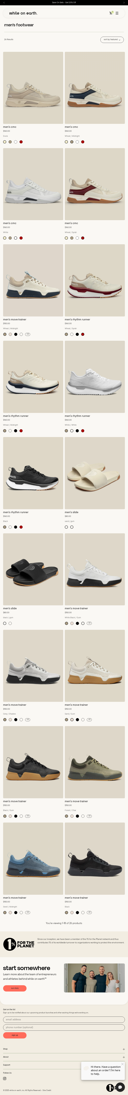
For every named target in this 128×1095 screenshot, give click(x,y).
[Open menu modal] (117, 13)
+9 (28, 334)
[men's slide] (95, 473)
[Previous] (4, 2)
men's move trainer (14, 319)
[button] (4, 141)
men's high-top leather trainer (21, 1090)
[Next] (124, 2)
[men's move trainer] (33, 280)
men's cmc (9, 127)
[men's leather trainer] (95, 955)
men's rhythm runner (77, 319)
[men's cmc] (33, 88)
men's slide (71, 512)
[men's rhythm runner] (95, 280)
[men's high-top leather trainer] (33, 1051)
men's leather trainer (77, 994)
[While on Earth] (23, 13)
